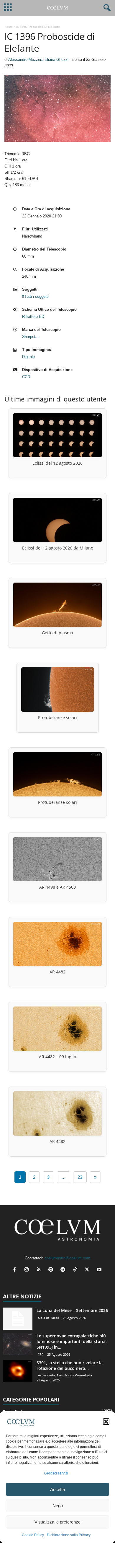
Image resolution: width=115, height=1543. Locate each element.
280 (40, 1354)
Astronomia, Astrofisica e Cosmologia (65, 1375)
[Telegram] (64, 1270)
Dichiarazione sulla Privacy (69, 1535)
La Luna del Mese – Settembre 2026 (72, 1310)
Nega (57, 1505)
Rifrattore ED (33, 316)
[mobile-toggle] (8, 8)
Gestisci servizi (56, 1473)
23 (80, 1177)
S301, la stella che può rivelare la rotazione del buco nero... (70, 1365)
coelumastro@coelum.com (67, 1258)
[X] (88, 1270)
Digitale (28, 357)
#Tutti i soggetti (35, 296)
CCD (26, 377)
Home (8, 27)
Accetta (57, 1489)
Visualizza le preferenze (57, 1521)
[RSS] (40, 1270)
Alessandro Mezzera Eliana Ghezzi (38, 59)
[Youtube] (99, 1270)
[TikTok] (76, 1270)
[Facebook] (16, 1270)
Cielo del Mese (48, 1318)
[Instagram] (28, 1270)
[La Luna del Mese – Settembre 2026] (17, 1319)
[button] (106, 1422)
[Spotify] (52, 1270)
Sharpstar (30, 336)
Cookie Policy (33, 1535)
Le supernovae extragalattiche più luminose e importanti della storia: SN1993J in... (72, 1341)
